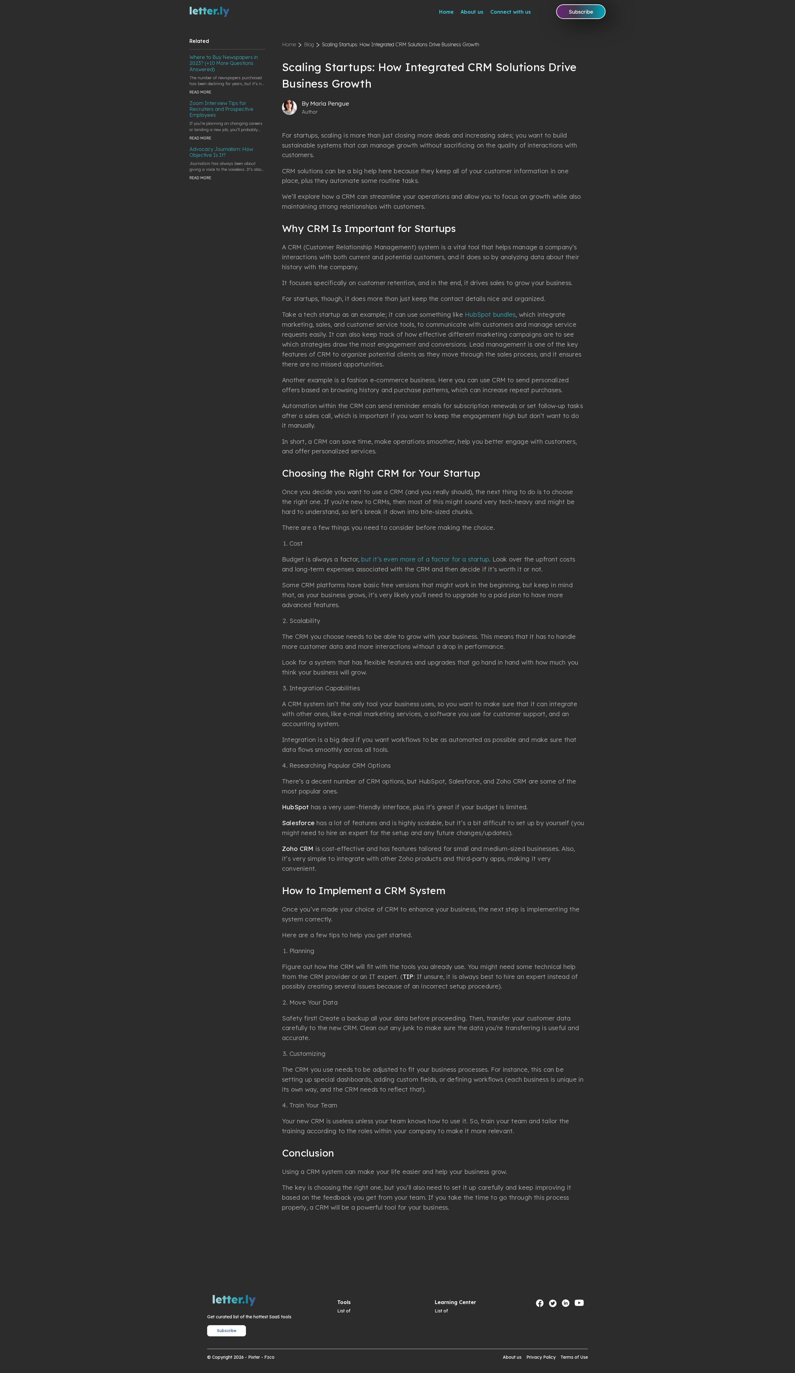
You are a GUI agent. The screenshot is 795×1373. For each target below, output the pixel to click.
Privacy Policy (541, 1357)
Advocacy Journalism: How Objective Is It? (221, 152)
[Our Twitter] (553, 1303)
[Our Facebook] (540, 1303)
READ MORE (200, 92)
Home (446, 12)
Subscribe (581, 11)
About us (472, 12)
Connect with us (510, 12)
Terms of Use (574, 1357)
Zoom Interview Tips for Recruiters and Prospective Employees (221, 109)
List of (343, 1310)
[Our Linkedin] (566, 1303)
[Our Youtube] (579, 1303)
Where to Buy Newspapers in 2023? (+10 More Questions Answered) (223, 63)
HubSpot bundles (490, 314)
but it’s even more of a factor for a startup (425, 559)
